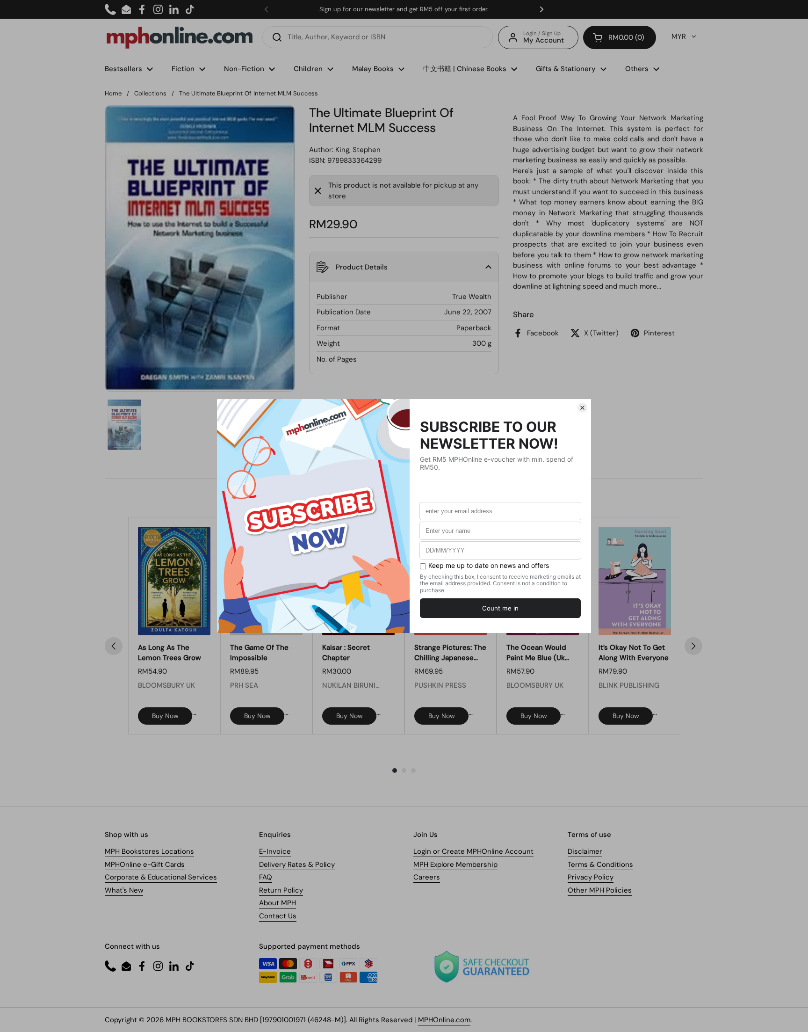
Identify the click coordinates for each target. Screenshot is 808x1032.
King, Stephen (358, 149)
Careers (426, 877)
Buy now (165, 716)
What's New (124, 890)
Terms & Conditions (600, 864)
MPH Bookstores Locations (149, 851)
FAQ (265, 877)
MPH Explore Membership (455, 864)
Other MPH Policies (600, 890)
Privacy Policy (590, 877)
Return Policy (281, 890)
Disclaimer (585, 851)
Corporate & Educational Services (161, 877)
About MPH (277, 903)
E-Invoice (275, 851)
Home (113, 93)
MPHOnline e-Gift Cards (145, 864)
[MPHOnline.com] (179, 37)
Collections (150, 93)
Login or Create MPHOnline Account (473, 851)
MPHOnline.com (444, 1020)
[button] (619, 37)
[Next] (693, 646)
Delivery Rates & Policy (297, 864)
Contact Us (277, 916)
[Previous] (114, 646)
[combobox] (377, 37)
